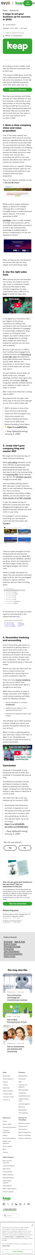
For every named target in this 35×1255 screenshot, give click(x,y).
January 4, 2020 (12, 834)
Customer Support (9, 1166)
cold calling (12, 462)
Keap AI (5, 1135)
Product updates (8, 1192)
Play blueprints (7, 1186)
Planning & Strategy (12, 946)
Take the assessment (17, 904)
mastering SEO (12, 475)
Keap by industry (8, 1091)
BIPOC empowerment (10, 1189)
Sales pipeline (22, 1110)
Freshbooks (10, 704)
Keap (5, 294)
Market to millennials (14, 35)
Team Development (12, 951)
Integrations (22, 1093)
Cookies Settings (17, 1251)
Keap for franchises (24, 1135)
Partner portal (22, 1126)
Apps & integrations (24, 1132)
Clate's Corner (9, 956)
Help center (6, 1169)
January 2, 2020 (12, 434)
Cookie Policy (20, 1236)
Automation (22, 1079)
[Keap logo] (12, 3)
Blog (4, 1149)
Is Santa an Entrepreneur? (12, 921)
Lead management (24, 1104)
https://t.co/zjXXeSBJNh (14, 824)
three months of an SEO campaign (17, 498)
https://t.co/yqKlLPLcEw (17, 427)
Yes (10, 848)
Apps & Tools (19, 941)
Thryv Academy (7, 1172)
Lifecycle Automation (9, 1127)
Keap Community (8, 1175)
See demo (28, 3)
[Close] (32, 1225)
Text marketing (23, 1113)
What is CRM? (7, 1124)
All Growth (8, 941)
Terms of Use (6, 1246)
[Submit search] (5, 1216)
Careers (5, 1082)
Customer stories (8, 1097)
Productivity (14, 10)
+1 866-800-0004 (10, 1209)
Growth (5, 10)
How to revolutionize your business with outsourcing (15, 1048)
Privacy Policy (9, 1236)
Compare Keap (7, 1094)
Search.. (10, 1215)
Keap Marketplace (8, 1178)
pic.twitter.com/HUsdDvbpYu (16, 827)
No (25, 848)
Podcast (5, 1152)
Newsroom (6, 1088)
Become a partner (24, 1123)
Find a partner (22, 1129)
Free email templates (9, 1138)
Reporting (21, 1107)
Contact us (6, 1100)
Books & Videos (10, 944)
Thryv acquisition (8, 1079)
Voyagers (6, 523)
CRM (19, 1082)
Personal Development (13, 954)
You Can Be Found (11, 182)
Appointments (22, 1076)
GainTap (24, 380)
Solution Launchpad (24, 1138)
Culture (5, 1085)
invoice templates (23, 680)
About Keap (6, 1076)
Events (5, 1121)
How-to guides (7, 1146)
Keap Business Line (24, 1096)
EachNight (7, 220)
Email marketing (23, 1090)
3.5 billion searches (23, 477)
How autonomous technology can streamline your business (17, 997)
